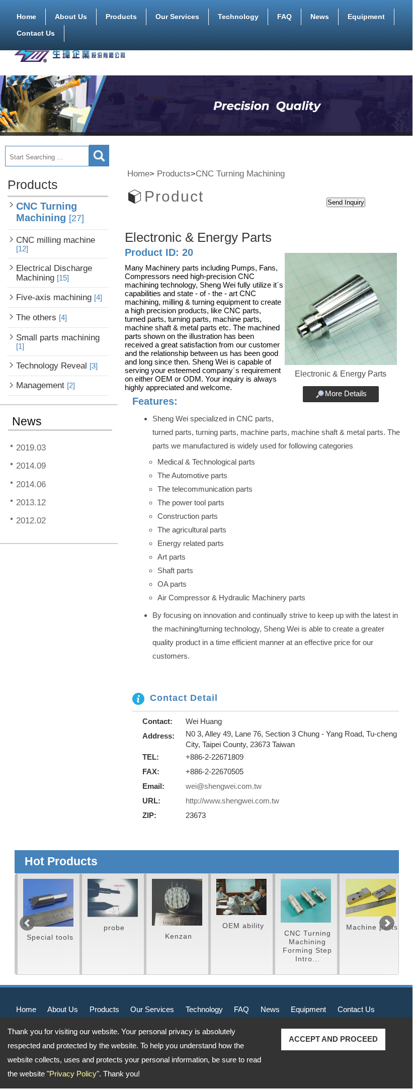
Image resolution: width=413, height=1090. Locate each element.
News (319, 17)
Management (45, 385)
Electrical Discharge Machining (54, 272)
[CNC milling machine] (354, 898)
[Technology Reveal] (161, 902)
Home (26, 17)
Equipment (366, 17)
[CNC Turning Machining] (290, 901)
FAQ (284, 17)
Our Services (177, 17)
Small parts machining (58, 341)
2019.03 (31, 447)
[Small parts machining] (97, 898)
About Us (71, 17)
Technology (238, 17)
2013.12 (31, 502)
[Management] (226, 897)
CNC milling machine (55, 244)
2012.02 (31, 520)
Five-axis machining (59, 297)
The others (41, 317)
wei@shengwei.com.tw (224, 786)
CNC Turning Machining (50, 212)
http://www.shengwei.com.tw (232, 800)
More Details (346, 393)
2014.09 (31, 465)
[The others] (32, 902)
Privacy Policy (73, 1073)
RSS (391, 44)
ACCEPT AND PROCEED (333, 1039)
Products (121, 17)
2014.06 (31, 484)
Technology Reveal (57, 365)
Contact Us (36, 33)
